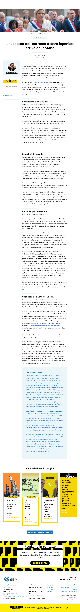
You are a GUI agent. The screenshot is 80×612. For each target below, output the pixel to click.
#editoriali (28, 521)
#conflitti (65, 512)
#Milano (9, 515)
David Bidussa (12, 73)
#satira (27, 519)
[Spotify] (75, 579)
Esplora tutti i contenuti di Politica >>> (40, 532)
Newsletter (51, 585)
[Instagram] (69, 579)
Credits (49, 591)
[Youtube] (67, 579)
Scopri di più (40, 563)
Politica (9, 81)
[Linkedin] (72, 579)
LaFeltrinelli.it (72, 585)
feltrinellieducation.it (69, 591)
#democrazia (48, 518)
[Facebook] (61, 579)
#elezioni (7, 87)
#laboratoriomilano (13, 517)
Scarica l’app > (72, 600)
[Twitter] (64, 579)
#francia (15, 87)
